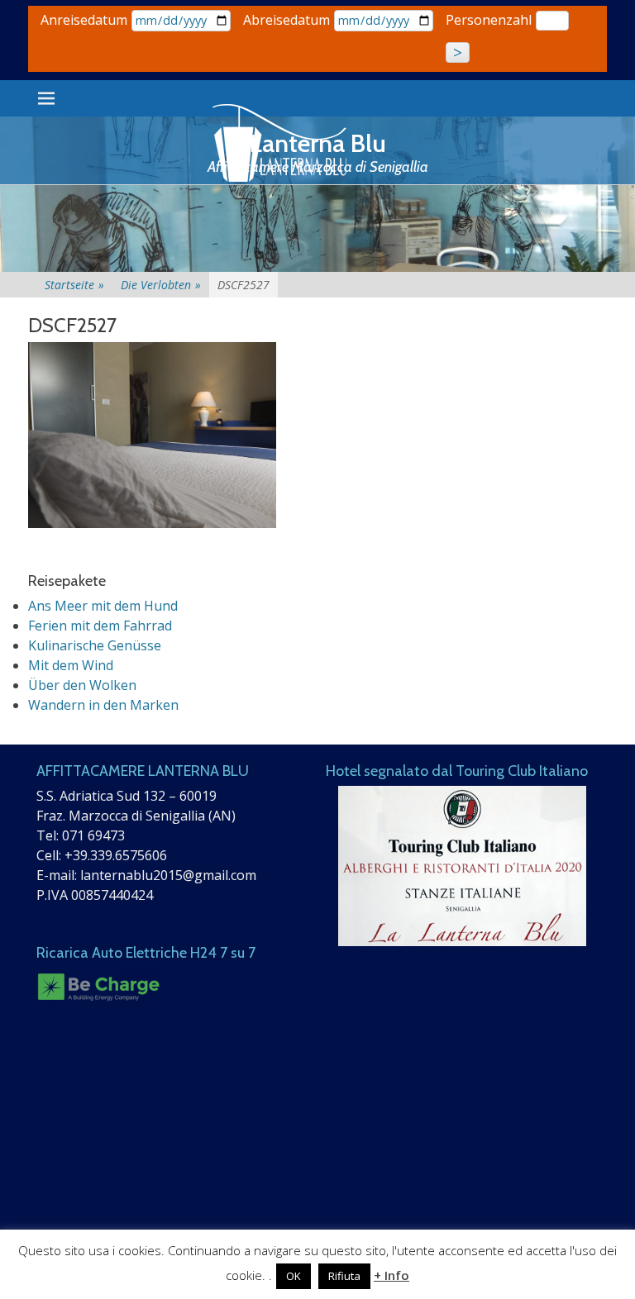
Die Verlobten (161, 285)
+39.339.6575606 (115, 855)
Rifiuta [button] (344, 1275)
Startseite (74, 285)
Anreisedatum (84, 20)
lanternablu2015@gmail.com (168, 875)
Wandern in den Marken (103, 705)
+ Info (391, 1275)
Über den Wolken (82, 685)
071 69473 (93, 835)
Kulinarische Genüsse (94, 645)
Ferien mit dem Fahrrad (100, 625)
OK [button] (293, 1275)
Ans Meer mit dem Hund (103, 606)
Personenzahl (489, 20)
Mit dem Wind (70, 665)
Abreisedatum (286, 20)
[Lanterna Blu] (281, 143)
